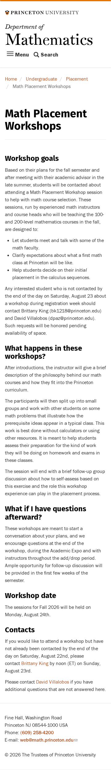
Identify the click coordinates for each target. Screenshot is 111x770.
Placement (77, 79)
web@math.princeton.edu (48, 740)
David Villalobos (52, 682)
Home (11, 79)
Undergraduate (41, 79)
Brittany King (34, 663)
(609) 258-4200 (37, 732)
